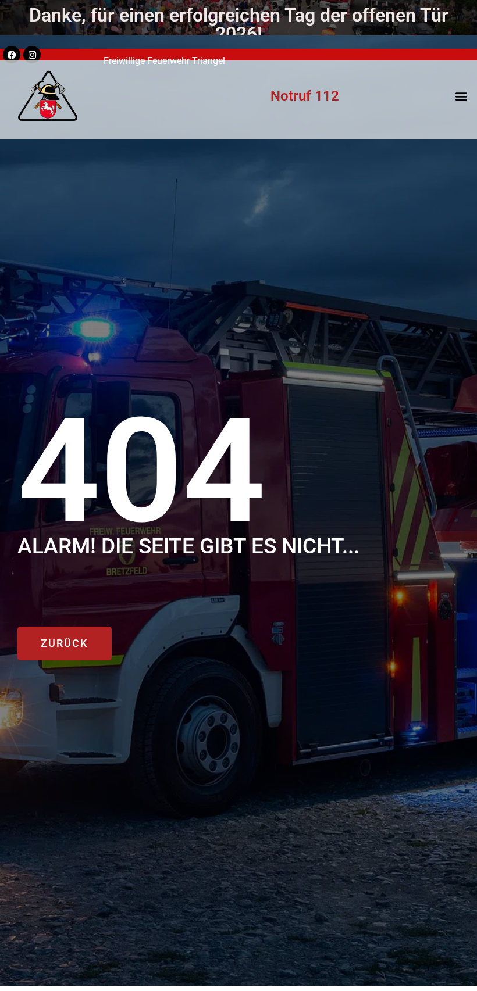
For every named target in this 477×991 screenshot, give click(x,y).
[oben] (455, 938)
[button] (461, 96)
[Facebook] (11, 54)
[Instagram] (32, 54)
